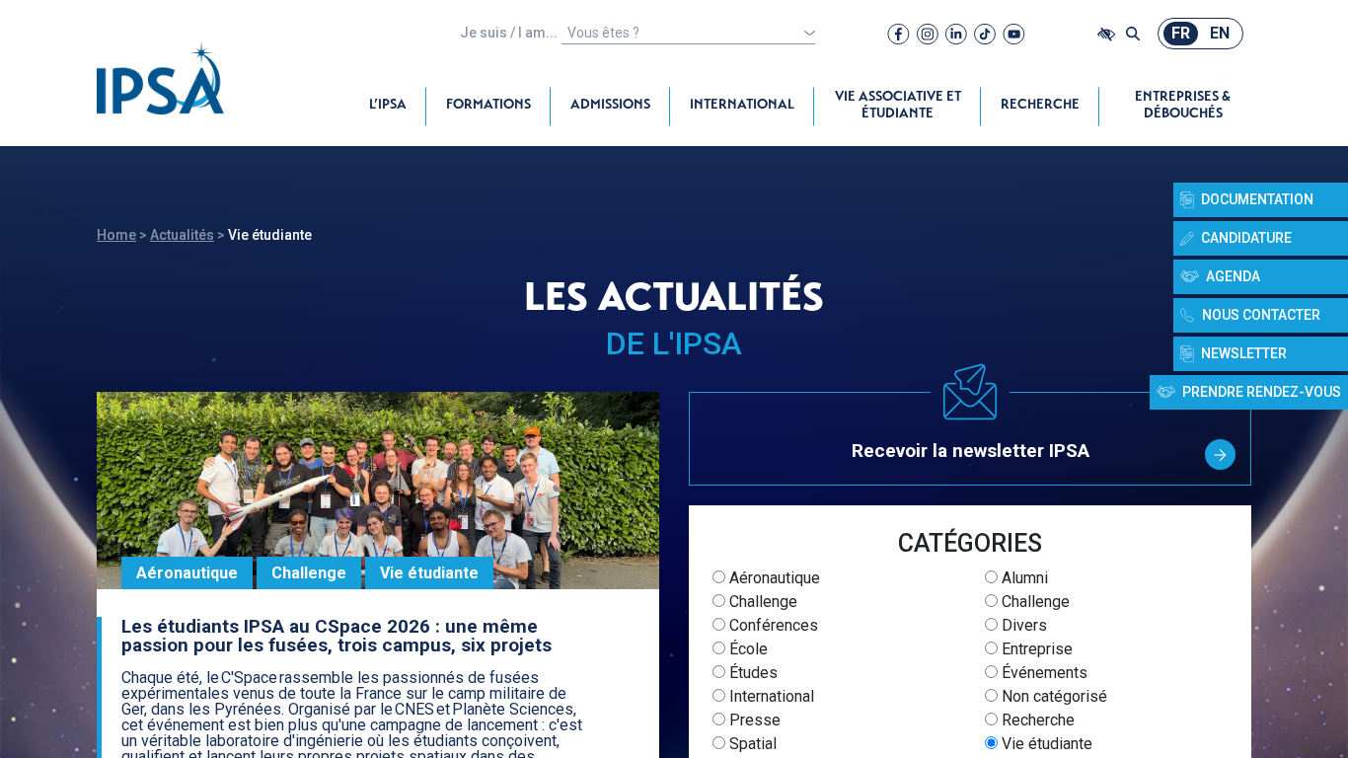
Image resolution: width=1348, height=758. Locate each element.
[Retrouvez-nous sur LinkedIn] (956, 33)
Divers (1022, 625)
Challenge (761, 601)
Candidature (1246, 238)
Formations (488, 106)
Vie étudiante (1045, 743)
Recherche (1040, 106)
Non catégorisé (1052, 696)
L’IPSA (388, 106)
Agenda (1233, 276)
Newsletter (1244, 353)
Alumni (1023, 577)
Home (116, 235)
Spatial (751, 743)
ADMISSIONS (610, 106)
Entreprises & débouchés (1183, 106)
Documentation (1257, 199)
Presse (753, 720)
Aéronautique (772, 577)
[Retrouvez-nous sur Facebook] (898, 33)
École (746, 649)
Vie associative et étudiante (898, 106)
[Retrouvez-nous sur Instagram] (927, 33)
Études (751, 672)
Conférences (771, 625)
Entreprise (1035, 649)
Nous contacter (1261, 315)
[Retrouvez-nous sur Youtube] (1014, 33)
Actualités (182, 235)
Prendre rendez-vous (1261, 392)
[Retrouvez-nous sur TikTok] (985, 33)
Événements (1042, 672)
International (742, 106)
